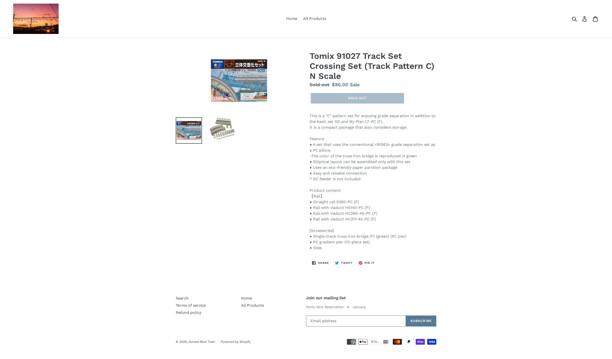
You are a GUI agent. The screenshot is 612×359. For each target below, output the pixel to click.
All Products (314, 18)
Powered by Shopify (236, 341)
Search (182, 298)
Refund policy (188, 312)
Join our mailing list (326, 297)
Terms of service (191, 305)
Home (291, 18)
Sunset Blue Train (202, 341)
